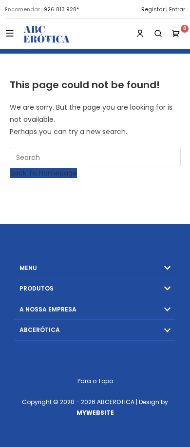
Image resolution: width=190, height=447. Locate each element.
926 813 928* (61, 9)
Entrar (177, 9)
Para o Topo (95, 381)
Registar (153, 9)
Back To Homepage (43, 173)
